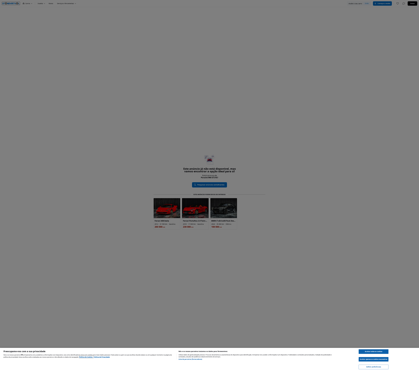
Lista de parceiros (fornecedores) (190, 359)
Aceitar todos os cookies (373, 351)
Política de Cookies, (86, 357)
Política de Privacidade (102, 357)
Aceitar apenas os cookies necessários (373, 359)
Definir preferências (373, 367)
